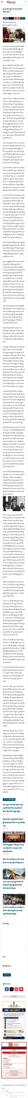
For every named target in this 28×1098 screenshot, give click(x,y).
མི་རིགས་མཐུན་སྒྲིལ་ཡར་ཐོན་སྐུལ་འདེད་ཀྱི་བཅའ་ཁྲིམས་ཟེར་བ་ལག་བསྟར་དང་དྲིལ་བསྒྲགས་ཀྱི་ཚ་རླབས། (13, 848)
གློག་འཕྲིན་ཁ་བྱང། (7, 966)
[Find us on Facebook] (7, 989)
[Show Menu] (2, 2)
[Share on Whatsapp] (22, 18)
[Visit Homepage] (11, 2)
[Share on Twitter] (11, 18)
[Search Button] (26, 2)
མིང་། (4, 957)
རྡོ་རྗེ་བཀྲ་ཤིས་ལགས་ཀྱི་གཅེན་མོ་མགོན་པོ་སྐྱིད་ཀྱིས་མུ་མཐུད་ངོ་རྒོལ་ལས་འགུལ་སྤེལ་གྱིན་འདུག (14, 822)
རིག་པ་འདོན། (6, 924)
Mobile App (6, 877)
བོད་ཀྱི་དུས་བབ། (5, 14)
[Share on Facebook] (5, 18)
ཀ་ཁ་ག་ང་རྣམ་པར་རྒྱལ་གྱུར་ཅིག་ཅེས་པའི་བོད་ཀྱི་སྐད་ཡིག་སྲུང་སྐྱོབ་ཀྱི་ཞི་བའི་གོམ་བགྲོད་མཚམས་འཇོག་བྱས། (13, 885)
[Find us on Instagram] (16, 989)
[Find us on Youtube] (21, 989)
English (22, 2)
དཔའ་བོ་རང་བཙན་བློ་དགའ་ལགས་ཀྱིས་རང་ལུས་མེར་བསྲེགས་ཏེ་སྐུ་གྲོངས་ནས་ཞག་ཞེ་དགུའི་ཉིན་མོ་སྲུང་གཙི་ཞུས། (14, 910)
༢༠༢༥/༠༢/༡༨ (12, 14)
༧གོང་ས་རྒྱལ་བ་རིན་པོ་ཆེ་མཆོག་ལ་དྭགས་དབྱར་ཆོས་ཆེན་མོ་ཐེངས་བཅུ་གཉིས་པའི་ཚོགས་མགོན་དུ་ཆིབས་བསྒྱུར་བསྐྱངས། (13, 808)
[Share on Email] (17, 18)
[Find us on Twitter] (12, 989)
